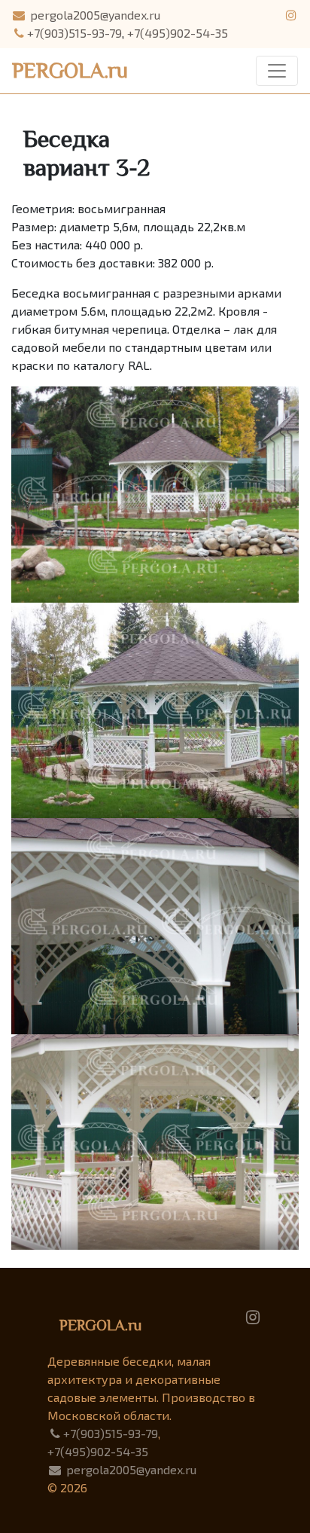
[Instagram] (253, 1316)
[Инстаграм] (291, 15)
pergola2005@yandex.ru (93, 15)
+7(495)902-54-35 (177, 33)
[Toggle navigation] (277, 71)
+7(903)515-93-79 (74, 33)
